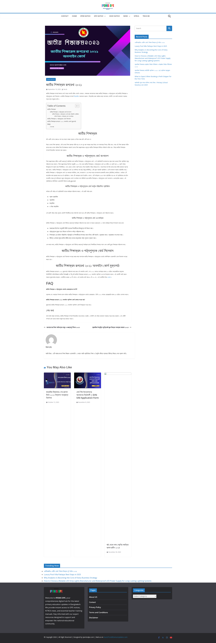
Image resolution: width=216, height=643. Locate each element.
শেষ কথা (52, 127)
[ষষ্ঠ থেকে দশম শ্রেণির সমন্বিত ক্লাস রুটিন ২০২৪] (117, 374)
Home (74, 16)
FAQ (48, 124)
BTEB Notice (85, 16)
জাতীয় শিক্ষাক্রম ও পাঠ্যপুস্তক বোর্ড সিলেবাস (59, 119)
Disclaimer (93, 617)
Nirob (65, 89)
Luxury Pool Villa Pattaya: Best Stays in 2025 (151, 46)
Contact (64, 16)
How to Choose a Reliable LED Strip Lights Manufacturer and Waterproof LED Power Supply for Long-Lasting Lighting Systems (152, 58)
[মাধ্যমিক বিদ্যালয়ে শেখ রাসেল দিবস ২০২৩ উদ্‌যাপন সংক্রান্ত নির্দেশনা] (57, 374)
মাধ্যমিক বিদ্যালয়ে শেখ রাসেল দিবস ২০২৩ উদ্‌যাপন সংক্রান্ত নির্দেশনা (57, 394)
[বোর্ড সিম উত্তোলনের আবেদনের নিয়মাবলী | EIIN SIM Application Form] (87, 374)
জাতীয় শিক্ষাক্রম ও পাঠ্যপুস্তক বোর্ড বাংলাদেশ (60, 112)
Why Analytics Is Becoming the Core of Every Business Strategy (70, 578)
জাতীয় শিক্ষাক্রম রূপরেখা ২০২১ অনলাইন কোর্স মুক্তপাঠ (61, 121)
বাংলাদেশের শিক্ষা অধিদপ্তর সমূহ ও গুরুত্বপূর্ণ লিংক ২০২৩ (63, 327)
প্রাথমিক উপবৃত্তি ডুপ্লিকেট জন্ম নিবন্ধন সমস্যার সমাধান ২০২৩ (110, 327)
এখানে (109, 277)
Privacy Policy (95, 607)
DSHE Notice (114, 16)
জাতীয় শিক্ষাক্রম (51, 109)
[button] (104, 16)
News (125, 16)
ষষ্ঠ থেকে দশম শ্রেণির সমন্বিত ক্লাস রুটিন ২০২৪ (118, 546)
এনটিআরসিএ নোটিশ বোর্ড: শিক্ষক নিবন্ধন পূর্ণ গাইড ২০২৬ (150, 42)
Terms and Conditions (98, 612)
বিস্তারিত (76, 96)
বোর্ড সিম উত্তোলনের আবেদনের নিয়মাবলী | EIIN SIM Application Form (87, 394)
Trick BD (146, 16)
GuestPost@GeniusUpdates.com (115, 637)
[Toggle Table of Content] (76, 106)
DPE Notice (98, 16)
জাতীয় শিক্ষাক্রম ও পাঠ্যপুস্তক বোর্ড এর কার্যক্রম (63, 116)
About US (93, 597)
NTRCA (136, 16)
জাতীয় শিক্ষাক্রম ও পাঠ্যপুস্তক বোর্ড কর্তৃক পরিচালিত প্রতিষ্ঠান (65, 114)
